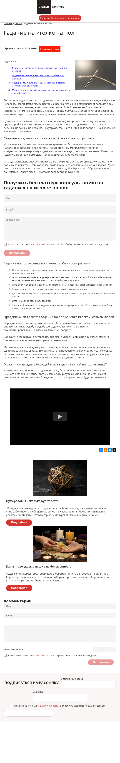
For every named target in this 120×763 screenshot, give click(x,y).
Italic (9, 623)
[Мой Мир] (110, 450)
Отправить (17, 253)
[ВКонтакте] (101, 450)
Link (33, 623)
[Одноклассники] (106, 450)
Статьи (44, 6)
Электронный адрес (73, 678)
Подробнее (19, 522)
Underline (13, 623)
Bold (5, 623)
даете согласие (46, 244)
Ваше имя (38, 691)
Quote (25, 623)
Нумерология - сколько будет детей (32, 501)
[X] (114, 450)
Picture (37, 623)
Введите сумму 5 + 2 (14, 649)
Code (29, 623)
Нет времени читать (49, 49)
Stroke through (18, 623)
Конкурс (58, 6)
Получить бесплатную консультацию (60, 18)
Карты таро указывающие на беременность (38, 566)
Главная (8, 23)
